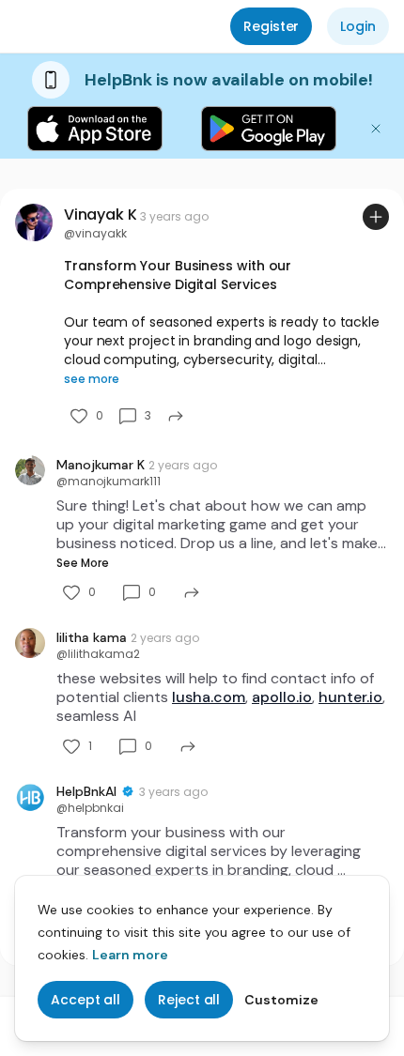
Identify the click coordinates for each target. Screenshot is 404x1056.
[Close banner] (376, 128)
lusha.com (208, 697)
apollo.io (282, 697)
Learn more (130, 954)
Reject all (189, 999)
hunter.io (350, 697)
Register (271, 26)
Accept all (85, 999)
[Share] (176, 416)
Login (358, 26)
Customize (281, 999)
